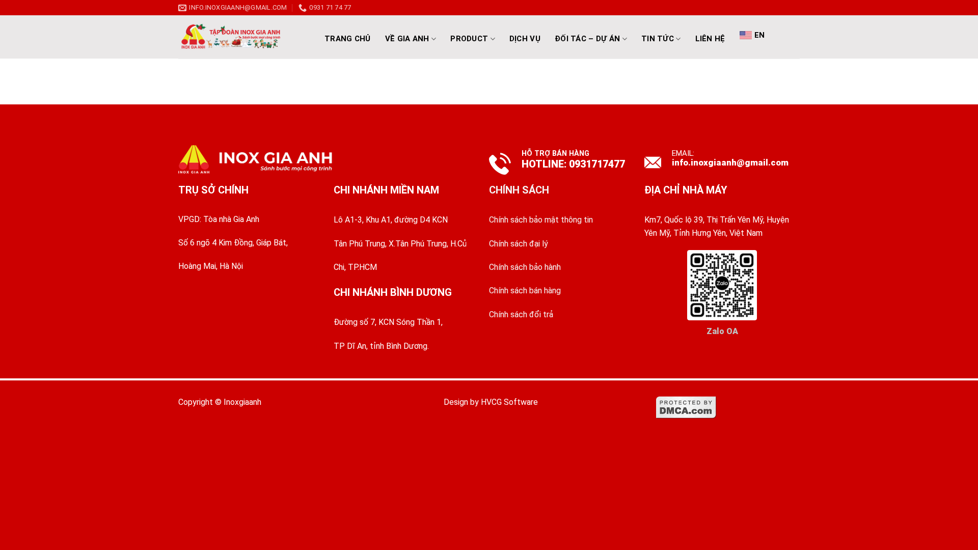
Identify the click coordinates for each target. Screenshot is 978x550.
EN (759, 35)
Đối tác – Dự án (587, 38)
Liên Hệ (710, 38)
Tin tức (657, 38)
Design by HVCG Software (491, 402)
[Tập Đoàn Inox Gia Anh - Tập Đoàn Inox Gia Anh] (242, 37)
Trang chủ (347, 38)
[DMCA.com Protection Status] (686, 406)
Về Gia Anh (407, 38)
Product (469, 38)
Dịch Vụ (524, 38)
